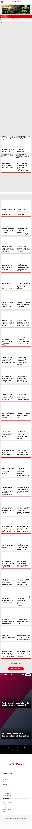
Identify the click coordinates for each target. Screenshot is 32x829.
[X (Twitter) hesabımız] (10, 826)
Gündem (4, 12)
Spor (3, 22)
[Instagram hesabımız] (15, 826)
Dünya (4, 18)
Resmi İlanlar (6, 28)
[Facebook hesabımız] (5, 826)
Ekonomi (4, 15)
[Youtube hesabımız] (20, 826)
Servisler (5, 31)
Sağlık (4, 25)
